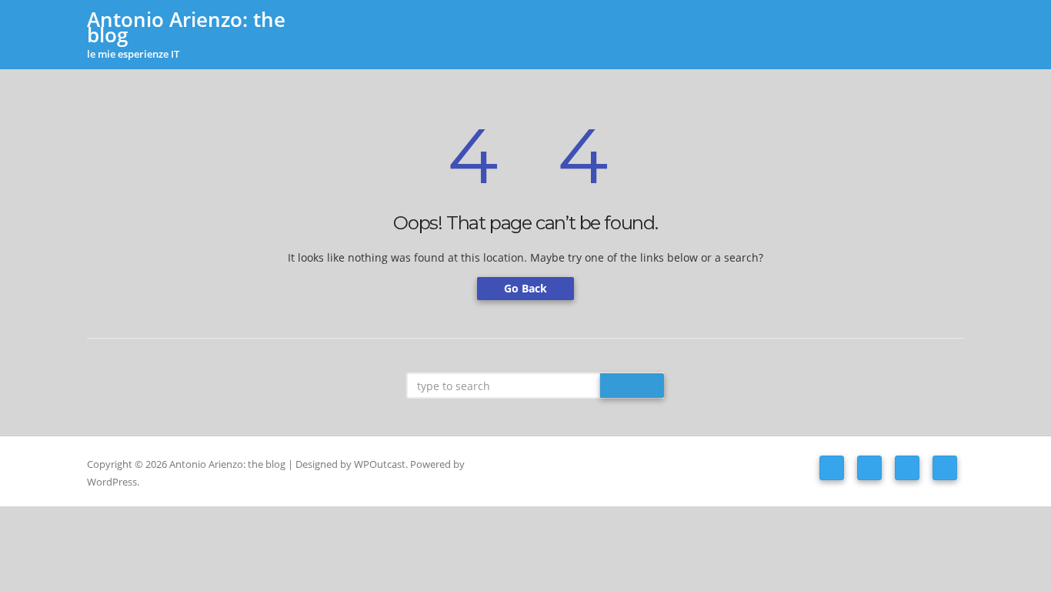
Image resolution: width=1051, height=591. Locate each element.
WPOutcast (379, 464)
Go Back (525, 288)
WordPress (112, 482)
